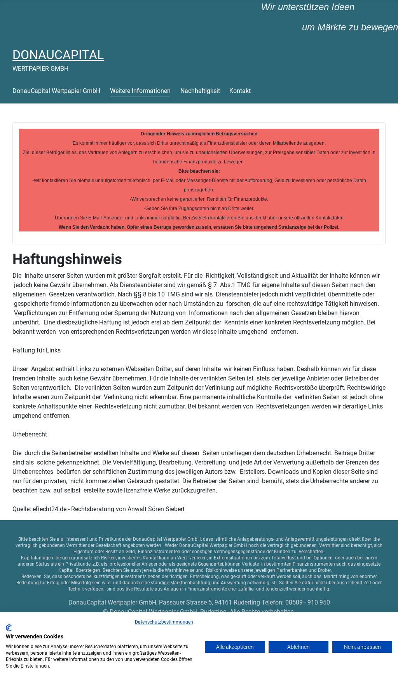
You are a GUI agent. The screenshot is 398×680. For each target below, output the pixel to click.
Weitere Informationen (140, 91)
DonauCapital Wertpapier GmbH (56, 91)
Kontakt (240, 91)
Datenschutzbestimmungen (164, 622)
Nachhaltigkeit (200, 91)
